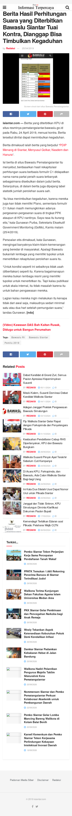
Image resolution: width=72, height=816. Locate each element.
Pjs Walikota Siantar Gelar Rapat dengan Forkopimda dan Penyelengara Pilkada (45, 425)
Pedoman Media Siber (22, 780)
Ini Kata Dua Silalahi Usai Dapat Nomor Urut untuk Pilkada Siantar (45, 491)
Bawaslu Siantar (38, 337)
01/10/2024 (45, 433)
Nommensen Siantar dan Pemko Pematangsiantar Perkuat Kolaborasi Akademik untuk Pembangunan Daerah (44, 697)
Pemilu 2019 (12, 342)
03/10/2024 (45, 415)
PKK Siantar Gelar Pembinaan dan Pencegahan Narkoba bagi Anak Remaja (43, 613)
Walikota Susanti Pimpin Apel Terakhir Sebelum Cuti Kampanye (45, 459)
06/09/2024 (45, 529)
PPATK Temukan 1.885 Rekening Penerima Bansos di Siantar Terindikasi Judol (44, 574)
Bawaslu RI (18, 337)
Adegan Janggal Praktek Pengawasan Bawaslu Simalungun (45, 409)
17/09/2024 (45, 515)
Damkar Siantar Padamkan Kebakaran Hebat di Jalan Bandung (40, 652)
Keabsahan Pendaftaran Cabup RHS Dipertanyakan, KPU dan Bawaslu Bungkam (44, 443)
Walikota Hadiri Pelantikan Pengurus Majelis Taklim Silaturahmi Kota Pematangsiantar (40, 674)
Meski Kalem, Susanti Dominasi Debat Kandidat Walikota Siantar (45, 394)
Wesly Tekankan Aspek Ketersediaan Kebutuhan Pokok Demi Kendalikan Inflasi (44, 633)
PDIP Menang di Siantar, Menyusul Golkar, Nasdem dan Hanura (35, 150)
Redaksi (10, 48)
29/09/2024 (45, 451)
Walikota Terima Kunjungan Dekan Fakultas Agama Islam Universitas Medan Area (42, 594)
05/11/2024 (45, 387)
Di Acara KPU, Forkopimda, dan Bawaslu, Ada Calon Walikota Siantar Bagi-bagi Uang (44, 475)
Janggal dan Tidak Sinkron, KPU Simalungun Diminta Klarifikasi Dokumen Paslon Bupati (42, 507)
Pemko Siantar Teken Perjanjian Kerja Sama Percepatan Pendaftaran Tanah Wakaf (44, 555)
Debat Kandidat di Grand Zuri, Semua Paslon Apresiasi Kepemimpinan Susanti (44, 378)
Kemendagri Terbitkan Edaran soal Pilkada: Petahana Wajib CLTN (43, 523)
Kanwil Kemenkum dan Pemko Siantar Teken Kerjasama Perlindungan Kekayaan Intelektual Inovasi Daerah (43, 739)
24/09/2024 (45, 465)
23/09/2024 (45, 497)
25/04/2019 (28, 48)
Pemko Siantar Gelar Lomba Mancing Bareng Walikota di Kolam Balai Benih (41, 718)
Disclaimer (43, 780)
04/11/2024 (45, 401)
